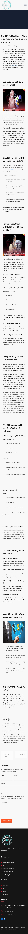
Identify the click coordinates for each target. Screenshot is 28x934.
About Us (5, 891)
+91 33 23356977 (9, 911)
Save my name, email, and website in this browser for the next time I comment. (12, 797)
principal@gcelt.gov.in (9, 914)
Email (16, 775)
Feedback (5, 894)
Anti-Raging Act (7, 875)
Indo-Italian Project (8, 871)
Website (3, 783)
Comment (4, 802)
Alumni (4, 865)
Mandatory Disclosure (8, 868)
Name (3, 775)
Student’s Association (8, 862)
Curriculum (5, 885)
